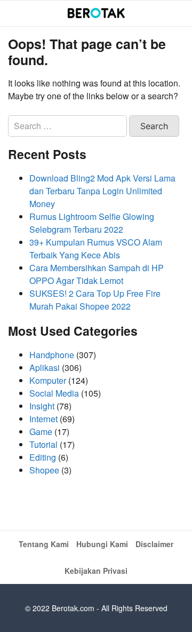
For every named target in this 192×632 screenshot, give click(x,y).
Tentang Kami (44, 544)
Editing (42, 457)
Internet (43, 419)
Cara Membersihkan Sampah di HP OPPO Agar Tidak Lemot (96, 274)
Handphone (51, 355)
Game (40, 431)
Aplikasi (44, 367)
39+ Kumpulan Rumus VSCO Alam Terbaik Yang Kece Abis (95, 248)
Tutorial (43, 444)
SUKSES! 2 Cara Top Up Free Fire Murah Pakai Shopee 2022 (95, 299)
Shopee (44, 470)
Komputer (47, 380)
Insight (41, 406)
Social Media (54, 393)
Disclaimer (154, 544)
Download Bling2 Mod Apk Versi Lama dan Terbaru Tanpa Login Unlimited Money (102, 191)
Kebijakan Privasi (96, 570)
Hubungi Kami (102, 544)
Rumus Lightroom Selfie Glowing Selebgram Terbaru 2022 (91, 222)
